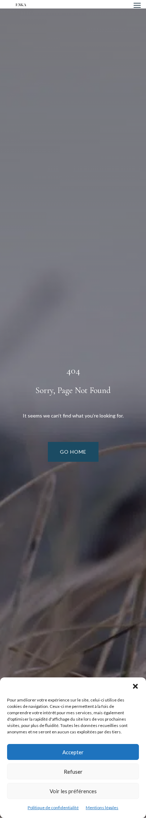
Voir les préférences (73, 791)
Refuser (73, 771)
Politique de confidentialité (53, 807)
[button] (135, 686)
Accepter (73, 752)
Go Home (73, 452)
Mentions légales (102, 807)
